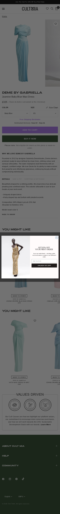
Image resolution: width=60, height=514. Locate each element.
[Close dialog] (56, 237)
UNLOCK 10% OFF (44, 265)
